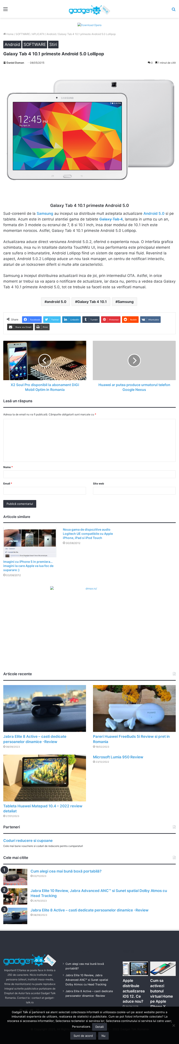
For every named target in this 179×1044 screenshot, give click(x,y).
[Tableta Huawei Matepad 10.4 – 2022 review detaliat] (44, 778)
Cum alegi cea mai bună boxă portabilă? (66, 871)
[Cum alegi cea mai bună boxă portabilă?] (15, 877)
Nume (8, 467)
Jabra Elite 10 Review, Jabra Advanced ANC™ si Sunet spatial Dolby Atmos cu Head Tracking (86, 980)
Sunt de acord (83, 1035)
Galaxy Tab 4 (111, 219)
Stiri (53, 44)
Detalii (99, 1026)
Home (10, 34)
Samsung (45, 213)
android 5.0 (56, 301)
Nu (103, 1035)
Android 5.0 (153, 213)
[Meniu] (5, 11)
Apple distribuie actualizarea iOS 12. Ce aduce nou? (134, 991)
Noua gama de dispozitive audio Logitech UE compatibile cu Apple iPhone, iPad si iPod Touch (88, 534)
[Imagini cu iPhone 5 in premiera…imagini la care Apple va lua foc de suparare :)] (29, 542)
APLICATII (38, 34)
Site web (98, 483)
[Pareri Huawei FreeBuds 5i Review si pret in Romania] (134, 708)
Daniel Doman (15, 62)
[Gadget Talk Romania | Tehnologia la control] (89, 9)
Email (7, 483)
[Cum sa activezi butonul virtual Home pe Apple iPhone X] (163, 969)
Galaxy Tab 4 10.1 (92, 301)
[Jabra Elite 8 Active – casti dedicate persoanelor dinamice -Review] (44, 708)
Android (51, 34)
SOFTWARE (23, 34)
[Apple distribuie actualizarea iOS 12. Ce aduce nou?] (135, 969)
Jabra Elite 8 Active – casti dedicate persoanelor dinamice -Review (89, 910)
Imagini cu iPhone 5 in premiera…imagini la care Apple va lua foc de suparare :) (28, 566)
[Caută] (173, 11)
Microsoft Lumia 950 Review (118, 757)
